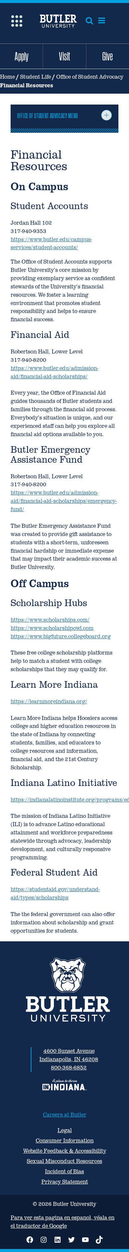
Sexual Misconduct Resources (64, 1161)
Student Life (35, 76)
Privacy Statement (64, 1181)
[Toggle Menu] (106, 115)
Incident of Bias (64, 1171)
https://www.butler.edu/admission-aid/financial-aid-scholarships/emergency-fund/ (64, 501)
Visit (64, 56)
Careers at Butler (64, 1114)
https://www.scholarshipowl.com (52, 628)
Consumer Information (65, 1140)
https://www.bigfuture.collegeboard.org (61, 636)
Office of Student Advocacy (89, 76)
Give (107, 56)
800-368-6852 (69, 1067)
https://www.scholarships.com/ (50, 619)
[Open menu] (101, 21)
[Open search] (89, 21)
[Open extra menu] (16, 20)
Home (7, 76)
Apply (21, 56)
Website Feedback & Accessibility (64, 1150)
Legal (65, 1130)
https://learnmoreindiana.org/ (49, 701)
